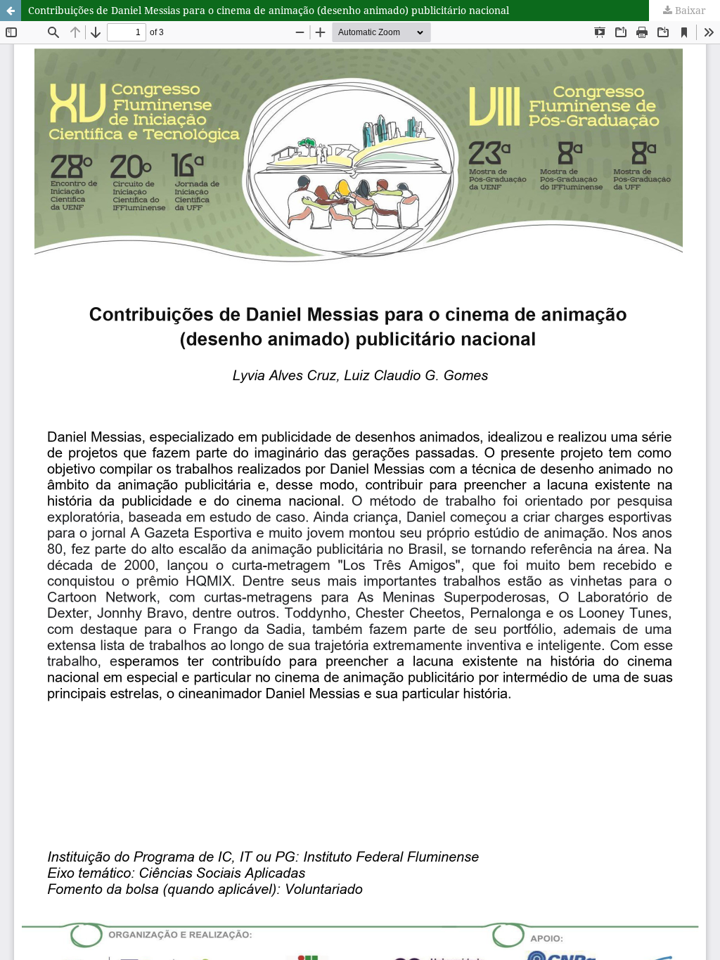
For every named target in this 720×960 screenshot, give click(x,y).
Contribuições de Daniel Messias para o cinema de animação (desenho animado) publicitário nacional (268, 10)
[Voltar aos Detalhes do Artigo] (10, 10)
